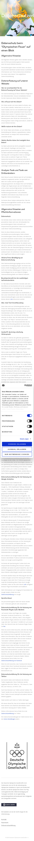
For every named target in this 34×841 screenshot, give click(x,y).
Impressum (4, 822)
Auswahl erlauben (17, 449)
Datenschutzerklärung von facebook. (11, 660)
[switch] (29, 421)
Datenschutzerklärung (7, 594)
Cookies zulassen (17, 444)
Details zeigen (24, 439)
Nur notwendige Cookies (17, 454)
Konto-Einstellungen (9, 719)
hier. (4, 626)
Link (11, 299)
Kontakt (4, 819)
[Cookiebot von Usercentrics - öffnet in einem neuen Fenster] (24, 385)
